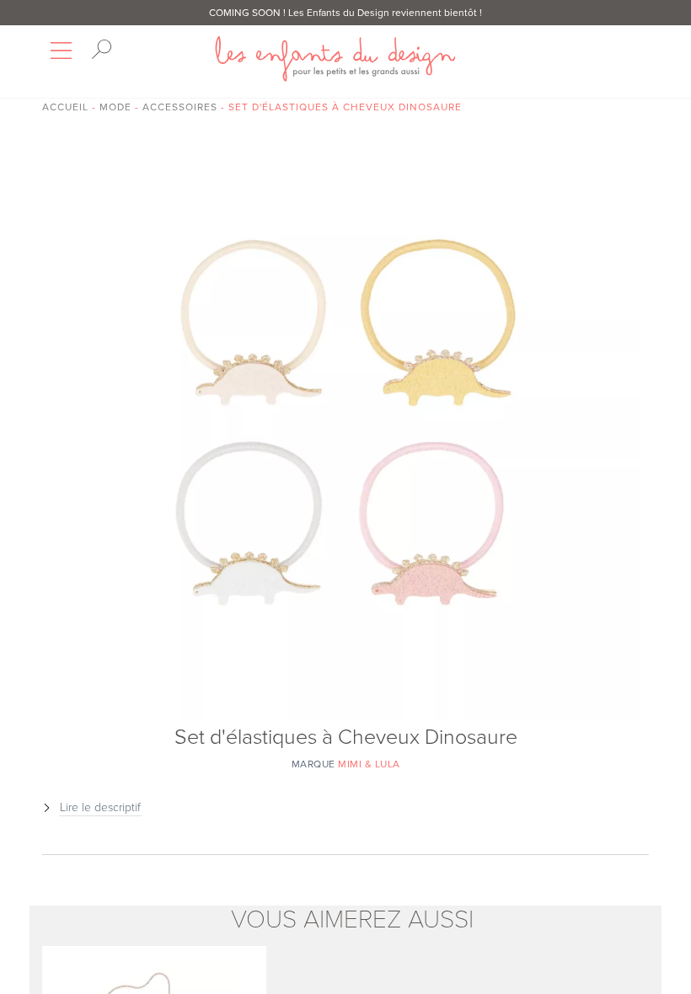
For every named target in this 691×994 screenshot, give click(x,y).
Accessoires (179, 107)
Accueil (65, 107)
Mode (115, 107)
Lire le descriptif (100, 807)
